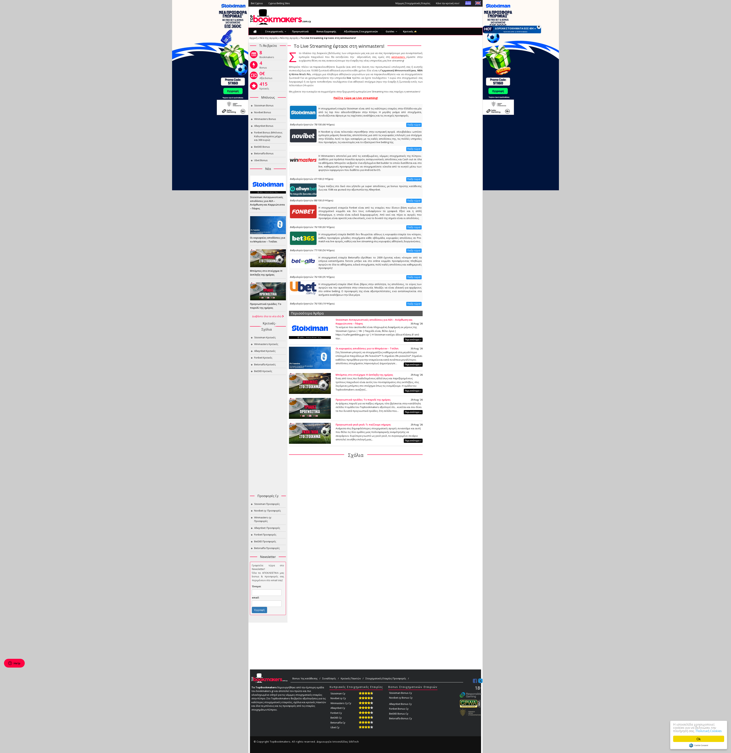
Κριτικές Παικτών (351, 678)
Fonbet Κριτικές (263, 357)
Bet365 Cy (336, 717)
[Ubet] (303, 287)
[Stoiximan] (303, 112)
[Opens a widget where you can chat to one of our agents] (14, 663)
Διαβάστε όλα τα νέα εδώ (267, 316)
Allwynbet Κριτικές (264, 351)
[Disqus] (356, 510)
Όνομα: (256, 586)
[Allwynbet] (303, 189)
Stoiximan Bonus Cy (400, 693)
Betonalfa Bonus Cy (400, 718)
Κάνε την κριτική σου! (447, 3)
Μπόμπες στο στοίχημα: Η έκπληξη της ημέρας (364, 374)
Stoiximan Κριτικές (265, 337)
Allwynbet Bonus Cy (400, 704)
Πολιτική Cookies (709, 731)
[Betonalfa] (303, 261)
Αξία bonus (265, 76)
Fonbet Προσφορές (265, 534)
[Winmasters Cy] (303, 159)
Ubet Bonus (261, 160)
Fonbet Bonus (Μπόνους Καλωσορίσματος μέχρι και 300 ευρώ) (268, 136)
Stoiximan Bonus (264, 105)
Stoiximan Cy (337, 693)
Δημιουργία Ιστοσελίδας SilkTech (338, 741)
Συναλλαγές (329, 678)
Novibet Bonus (262, 112)
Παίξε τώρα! (414, 124)
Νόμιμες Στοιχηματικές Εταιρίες (412, 3)
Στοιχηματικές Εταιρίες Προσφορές (386, 678)
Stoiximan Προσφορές (267, 504)
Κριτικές (264, 86)
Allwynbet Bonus (263, 125)
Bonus (263, 65)
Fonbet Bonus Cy (399, 708)
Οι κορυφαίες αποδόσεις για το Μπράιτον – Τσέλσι (367, 348)
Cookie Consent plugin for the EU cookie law (698, 745)
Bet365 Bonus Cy (398, 713)
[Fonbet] (303, 211)
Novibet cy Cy (338, 698)
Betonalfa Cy (337, 722)
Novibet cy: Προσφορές (267, 510)
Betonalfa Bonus (264, 153)
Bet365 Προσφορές (265, 541)
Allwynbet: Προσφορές (267, 528)
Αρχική (253, 38)
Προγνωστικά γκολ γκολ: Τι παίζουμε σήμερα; (363, 424)
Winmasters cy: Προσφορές (263, 519)
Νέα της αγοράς (269, 38)
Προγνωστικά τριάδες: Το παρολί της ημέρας (363, 399)
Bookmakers (266, 55)
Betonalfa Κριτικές (265, 364)
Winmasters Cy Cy (340, 703)
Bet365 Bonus (262, 146)
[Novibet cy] (303, 135)
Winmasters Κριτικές (266, 344)
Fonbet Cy (336, 713)
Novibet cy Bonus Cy (401, 697)
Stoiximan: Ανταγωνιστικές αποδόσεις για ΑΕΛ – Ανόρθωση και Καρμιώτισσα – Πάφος (267, 202)
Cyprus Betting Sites (279, 3)
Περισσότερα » (413, 339)
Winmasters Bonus (265, 119)
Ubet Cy (334, 727)
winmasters (398, 57)
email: (255, 597)
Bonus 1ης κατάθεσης (305, 678)
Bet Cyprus (257, 3)
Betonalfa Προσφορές (267, 548)
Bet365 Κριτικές (263, 371)
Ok (699, 738)
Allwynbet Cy (337, 708)
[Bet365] (303, 238)
